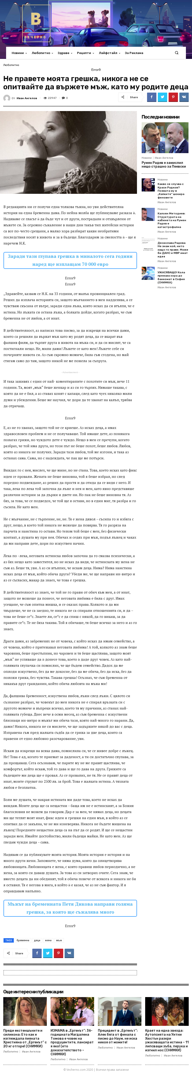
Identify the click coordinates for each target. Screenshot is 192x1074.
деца (37, 940)
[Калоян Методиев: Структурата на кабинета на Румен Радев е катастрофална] (148, 214)
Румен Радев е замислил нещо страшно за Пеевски (164, 165)
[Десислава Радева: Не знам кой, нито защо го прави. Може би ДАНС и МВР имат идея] (148, 243)
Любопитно (11, 65)
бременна (23, 940)
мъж (59, 940)
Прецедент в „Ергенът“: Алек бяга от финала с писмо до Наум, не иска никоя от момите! (118, 1036)
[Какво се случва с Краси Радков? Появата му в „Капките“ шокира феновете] (148, 184)
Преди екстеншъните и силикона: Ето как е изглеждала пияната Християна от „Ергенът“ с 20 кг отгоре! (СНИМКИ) (25, 1038)
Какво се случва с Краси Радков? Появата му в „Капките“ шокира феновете (171, 190)
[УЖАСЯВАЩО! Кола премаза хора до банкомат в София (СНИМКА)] (148, 273)
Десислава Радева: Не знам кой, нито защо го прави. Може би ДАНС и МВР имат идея (173, 249)
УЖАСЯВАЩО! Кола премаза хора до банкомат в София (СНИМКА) (171, 277)
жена (48, 940)
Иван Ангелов (27, 98)
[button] (177, 53)
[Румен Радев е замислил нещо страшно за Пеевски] (165, 137)
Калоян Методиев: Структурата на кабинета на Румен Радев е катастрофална (172, 220)
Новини (147, 158)
